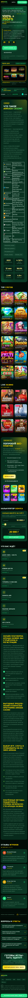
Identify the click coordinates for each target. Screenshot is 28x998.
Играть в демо (9, 476)
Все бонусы (8, 52)
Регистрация (22, 2)
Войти (13, 2)
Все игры (4, 290)
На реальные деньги (11, 481)
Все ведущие (5, 387)
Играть (23, 993)
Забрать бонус (8, 48)
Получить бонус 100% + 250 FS (14, 967)
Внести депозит (14, 537)
